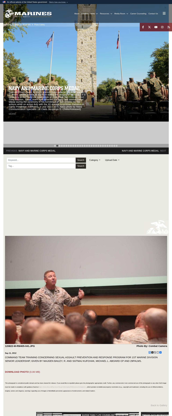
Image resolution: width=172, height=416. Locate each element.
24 (107, 146)
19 (96, 146)
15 (87, 146)
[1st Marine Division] (28, 13)
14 (85, 146)
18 (94, 146)
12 (80, 146)
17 (91, 146)
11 (78, 146)
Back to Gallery (159, 405)
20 (98, 146)
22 (103, 146)
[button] (58, 2)
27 (114, 146)
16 (89, 146)
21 (101, 146)
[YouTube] (156, 27)
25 (110, 146)
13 (82, 146)
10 (75, 146)
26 (112, 146)
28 (117, 146)
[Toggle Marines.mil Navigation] (164, 13)
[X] (149, 27)
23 (105, 146)
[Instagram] (162, 27)
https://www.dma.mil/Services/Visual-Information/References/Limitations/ (62, 387)
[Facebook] (143, 27)
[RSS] (169, 27)
